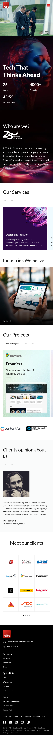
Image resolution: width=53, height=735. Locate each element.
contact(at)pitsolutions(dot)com (20, 641)
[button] (23, 615)
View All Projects (12, 343)
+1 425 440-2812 (13, 646)
